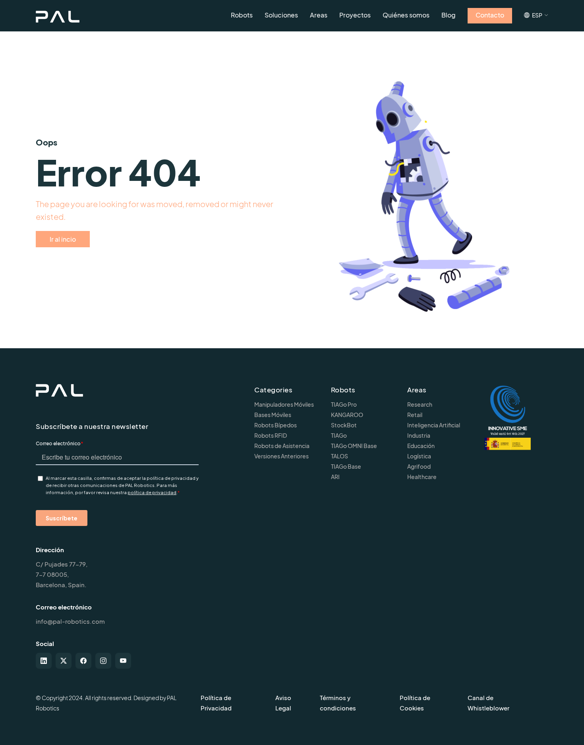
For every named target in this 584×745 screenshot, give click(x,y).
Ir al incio (63, 239)
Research (419, 404)
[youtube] (123, 661)
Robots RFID (270, 435)
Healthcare (422, 476)
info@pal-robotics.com (70, 621)
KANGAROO (347, 414)
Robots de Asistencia (281, 445)
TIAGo (339, 435)
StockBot (344, 425)
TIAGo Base (346, 466)
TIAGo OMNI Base (354, 445)
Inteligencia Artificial (433, 425)
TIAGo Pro (344, 404)
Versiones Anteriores (281, 456)
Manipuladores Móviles (284, 404)
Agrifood (419, 466)
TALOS (339, 456)
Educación (421, 445)
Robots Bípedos (275, 425)
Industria (418, 435)
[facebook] (83, 661)
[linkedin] (44, 661)
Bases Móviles (272, 414)
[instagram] (103, 661)
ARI (335, 476)
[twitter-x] (64, 661)
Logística (419, 456)
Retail (414, 414)
